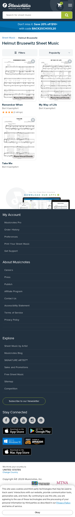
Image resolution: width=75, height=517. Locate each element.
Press (7, 277)
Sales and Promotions (16, 367)
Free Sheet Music (14, 374)
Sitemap (8, 381)
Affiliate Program (13, 291)
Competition (10, 388)
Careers (8, 270)
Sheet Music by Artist (16, 346)
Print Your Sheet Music (16, 244)
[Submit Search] (66, 15)
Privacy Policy (11, 320)
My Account (12, 215)
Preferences (11, 237)
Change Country (10, 472)
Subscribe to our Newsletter (24, 401)
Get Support (11, 251)
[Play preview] (33, 61)
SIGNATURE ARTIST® (16, 360)
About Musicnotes (16, 262)
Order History (11, 230)
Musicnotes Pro (12, 222)
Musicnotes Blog (13, 353)
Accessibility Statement (16, 305)
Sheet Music (8, 38)
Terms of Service (13, 313)
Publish (8, 284)
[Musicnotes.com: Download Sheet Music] (17, 6)
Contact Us (10, 298)
